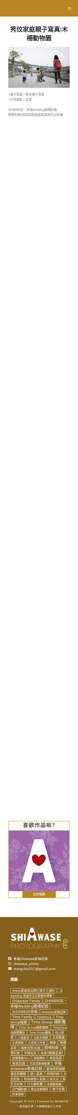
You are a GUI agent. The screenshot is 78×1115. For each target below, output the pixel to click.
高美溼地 (18, 1094)
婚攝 (53, 1042)
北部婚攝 (58, 1037)
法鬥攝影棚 (19, 1089)
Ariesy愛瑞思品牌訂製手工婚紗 (33, 991)
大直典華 (18, 1042)
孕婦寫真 (30, 1053)
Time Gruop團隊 (40, 1032)
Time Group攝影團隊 (33, 1027)
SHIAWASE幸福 (24, 1011)
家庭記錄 (18, 1063)
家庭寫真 (56, 1058)
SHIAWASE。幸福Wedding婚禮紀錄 (38, 1003)
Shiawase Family (26, 1001)
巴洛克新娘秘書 (40, 1063)
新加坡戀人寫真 (35, 1079)
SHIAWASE (62, 1101)
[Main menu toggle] (69, 8)
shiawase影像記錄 (54, 1012)
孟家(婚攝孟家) (52, 1053)
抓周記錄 (53, 1074)
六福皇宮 (23, 1037)
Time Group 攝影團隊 (38, 1025)
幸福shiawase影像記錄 (36, 1066)
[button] (39, 894)
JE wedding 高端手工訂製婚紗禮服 (36, 993)
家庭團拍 (39, 1058)
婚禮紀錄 (52, 1048)
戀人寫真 (36, 1074)
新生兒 (54, 1079)
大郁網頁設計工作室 (48, 1106)
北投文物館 (40, 1037)
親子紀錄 (58, 1089)
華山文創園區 (39, 1089)
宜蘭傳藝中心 (21, 1058)
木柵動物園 (54, 1084)
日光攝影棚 (35, 1084)
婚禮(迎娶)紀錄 (30, 1047)
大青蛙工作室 (36, 1042)
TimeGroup (44, 1017)
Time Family (22, 1017)
